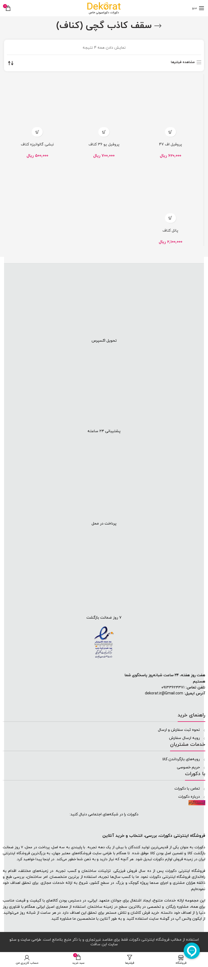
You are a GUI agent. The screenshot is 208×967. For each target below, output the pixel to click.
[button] (203, 259)
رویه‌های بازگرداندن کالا (181, 759)
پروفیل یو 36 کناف (104, 144)
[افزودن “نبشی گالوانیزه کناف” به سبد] (37, 132)
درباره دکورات (189, 796)
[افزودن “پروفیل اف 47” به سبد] (170, 132)
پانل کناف (170, 230)
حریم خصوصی (188, 767)
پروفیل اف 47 (170, 144)
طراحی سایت (102, 853)
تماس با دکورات (187, 788)
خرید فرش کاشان (145, 912)
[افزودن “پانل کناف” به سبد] (170, 218)
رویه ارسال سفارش (184, 738)
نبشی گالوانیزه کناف (37, 144)
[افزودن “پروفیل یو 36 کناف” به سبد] (104, 132)
